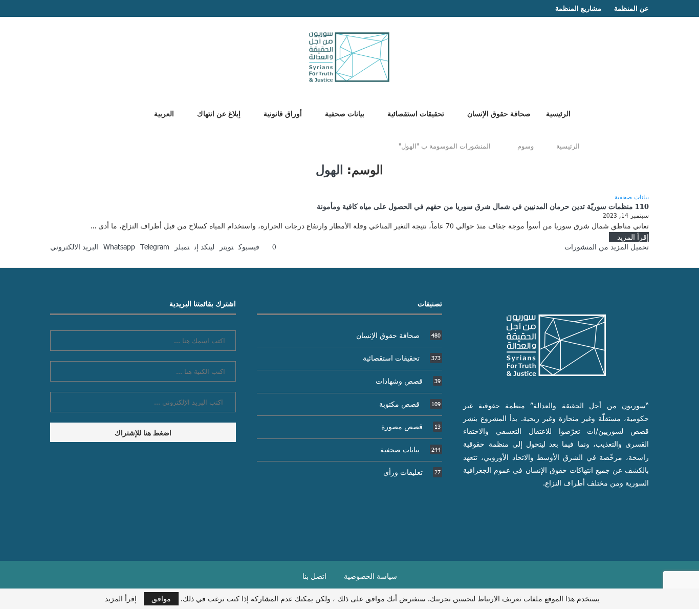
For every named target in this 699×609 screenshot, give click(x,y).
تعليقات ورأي (412, 472)
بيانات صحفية (344, 113)
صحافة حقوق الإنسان (499, 113)
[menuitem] (160, 113)
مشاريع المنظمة (578, 8)
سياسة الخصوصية (370, 576)
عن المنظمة (631, 8)
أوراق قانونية (283, 113)
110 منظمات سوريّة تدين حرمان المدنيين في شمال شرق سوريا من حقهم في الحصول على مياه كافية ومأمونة (483, 206)
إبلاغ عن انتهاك (219, 113)
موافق (161, 598)
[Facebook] (73, 8)
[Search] (126, 113)
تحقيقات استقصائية (415, 113)
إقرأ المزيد (633, 237)
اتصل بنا (314, 576)
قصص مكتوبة (410, 404)
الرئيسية (558, 113)
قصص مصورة (411, 426)
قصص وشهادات (408, 381)
